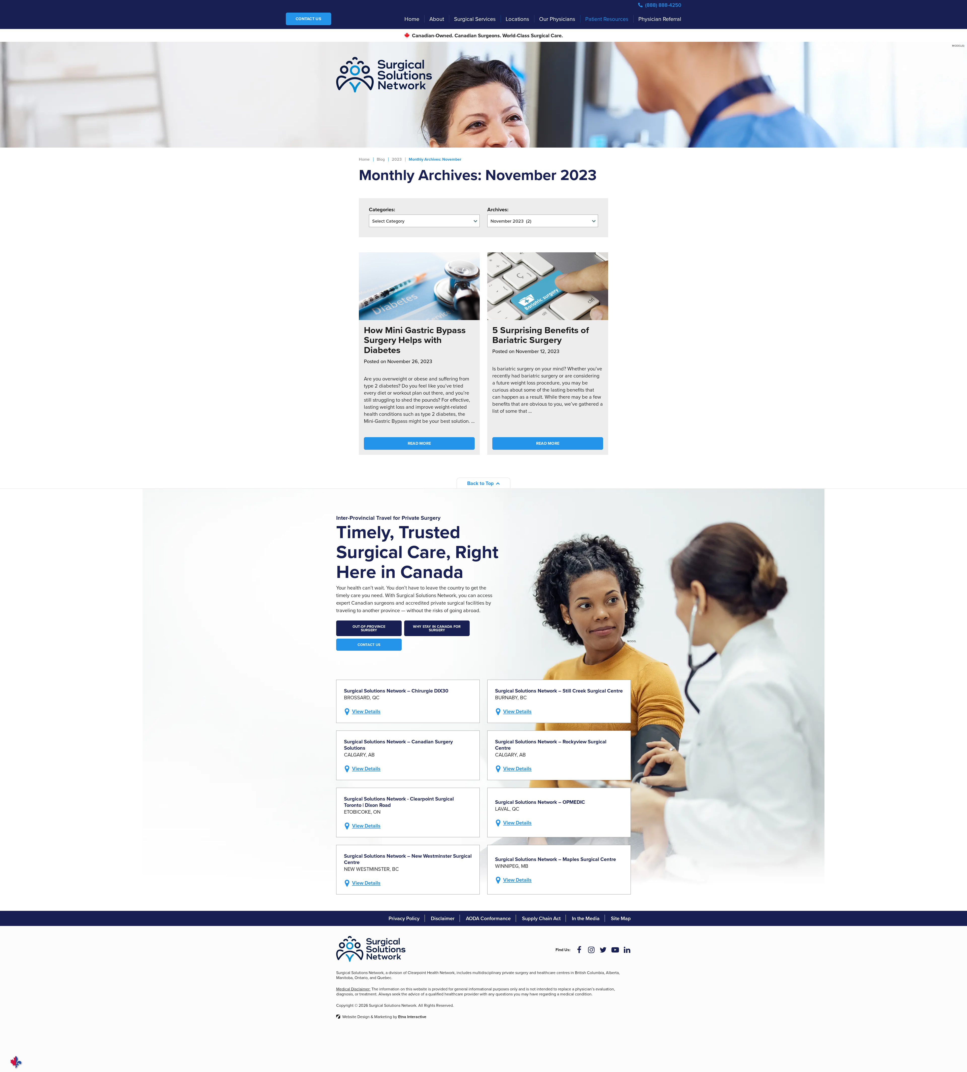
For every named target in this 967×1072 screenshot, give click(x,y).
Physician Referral (659, 19)
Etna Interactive (412, 1017)
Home (411, 19)
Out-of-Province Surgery (369, 628)
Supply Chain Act (541, 918)
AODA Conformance (488, 918)
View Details (366, 711)
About (436, 19)
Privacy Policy (404, 918)
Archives (497, 209)
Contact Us (308, 19)
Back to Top (480, 483)
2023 (397, 159)
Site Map (621, 918)
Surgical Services (475, 19)
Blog (381, 159)
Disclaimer (443, 918)
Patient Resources (606, 19)
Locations (517, 19)
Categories (381, 209)
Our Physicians (557, 19)
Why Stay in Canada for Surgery (437, 628)
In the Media (586, 918)
